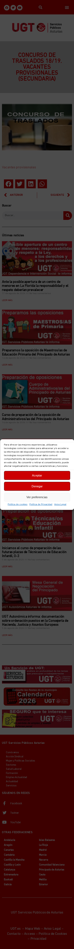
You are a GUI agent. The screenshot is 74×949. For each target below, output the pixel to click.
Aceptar (37, 475)
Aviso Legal (60, 504)
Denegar (37, 486)
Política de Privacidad (40, 504)
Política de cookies (17, 504)
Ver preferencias (37, 497)
